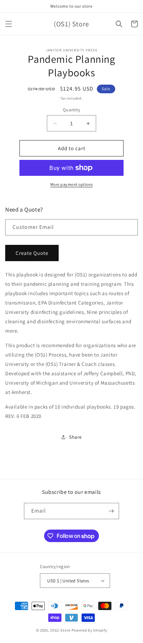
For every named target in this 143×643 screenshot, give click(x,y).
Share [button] (75, 437)
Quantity (71, 110)
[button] (8, 24)
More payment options (71, 184)
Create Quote (32, 253)
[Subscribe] (111, 511)
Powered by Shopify (89, 630)
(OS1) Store (60, 630)
